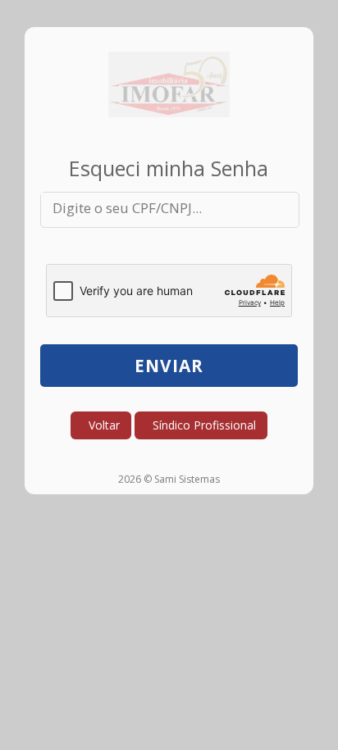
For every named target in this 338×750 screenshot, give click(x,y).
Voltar (101, 425)
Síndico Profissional (201, 425)
